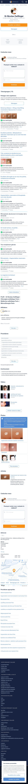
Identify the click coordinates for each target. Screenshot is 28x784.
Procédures (23, 582)
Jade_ (2, 180)
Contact (3, 582)
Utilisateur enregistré (5, 157)
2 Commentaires (5, 240)
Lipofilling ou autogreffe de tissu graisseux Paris (12, 609)
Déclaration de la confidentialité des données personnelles (12, 738)
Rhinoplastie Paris (5, 599)
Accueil (2, 4)
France (13, 4)
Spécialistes (7, 4)
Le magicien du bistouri (8, 275)
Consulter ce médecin (14, 25)
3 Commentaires (5, 191)
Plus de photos (14, 466)
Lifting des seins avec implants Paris (9, 651)
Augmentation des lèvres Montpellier (8, 689)
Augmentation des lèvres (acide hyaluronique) (10, 729)
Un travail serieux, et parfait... (9, 228)
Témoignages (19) (14, 582)
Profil (7, 582)
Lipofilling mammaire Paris (7, 602)
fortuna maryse (4, 138)
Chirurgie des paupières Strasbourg (7, 687)
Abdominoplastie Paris (6, 592)
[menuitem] (3, 582)
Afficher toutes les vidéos (14, 410)
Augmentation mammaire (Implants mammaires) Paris (14, 596)
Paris (17, 4)
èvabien (2, 199)
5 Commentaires (10, 128)
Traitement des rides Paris (7, 627)
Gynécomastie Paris (5, 616)
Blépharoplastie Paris (6, 613)
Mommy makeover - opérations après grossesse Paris (13, 641)
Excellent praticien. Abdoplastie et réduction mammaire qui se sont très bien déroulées (13, 134)
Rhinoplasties (13, 402)
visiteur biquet (3, 246)
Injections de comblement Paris (8, 637)
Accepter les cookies (14, 779)
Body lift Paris (4, 620)
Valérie (2, 260)
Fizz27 (2, 111)
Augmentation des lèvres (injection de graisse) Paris (13, 647)
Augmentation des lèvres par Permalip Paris (11, 606)
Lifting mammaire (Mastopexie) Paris (10, 630)
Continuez (14, 84)
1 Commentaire (5, 149)
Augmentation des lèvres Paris (8, 634)
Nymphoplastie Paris (6, 644)
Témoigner (14, 29)
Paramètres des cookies (14, 775)
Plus (21, 126)
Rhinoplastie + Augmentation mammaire (13, 258)
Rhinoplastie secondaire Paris (8, 623)
